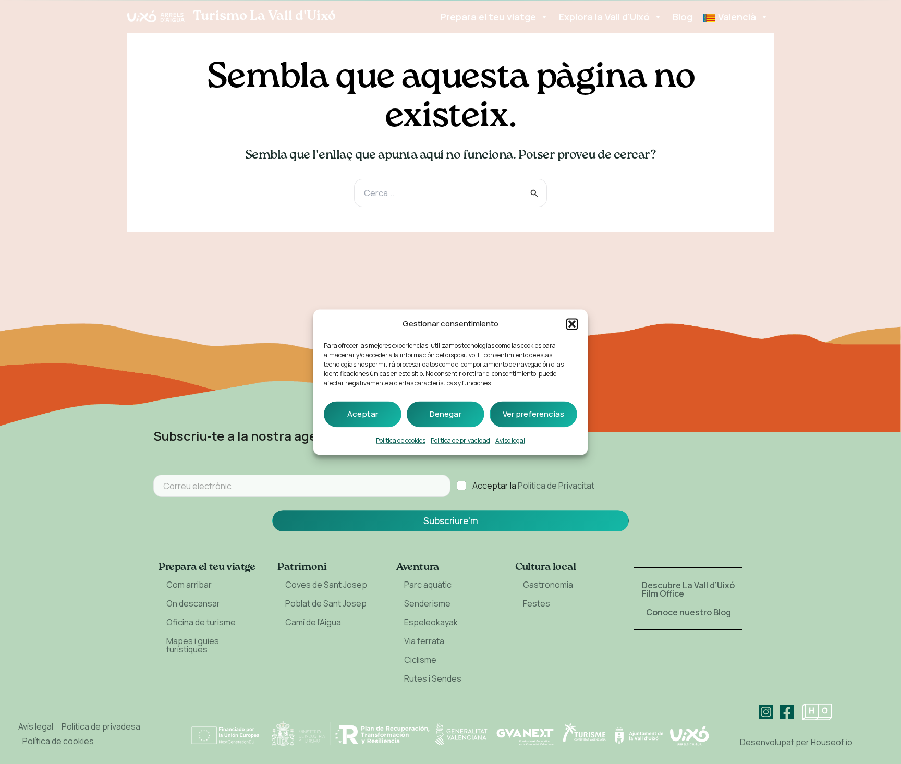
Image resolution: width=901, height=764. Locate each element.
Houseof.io (832, 742)
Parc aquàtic (428, 584)
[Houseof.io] (817, 712)
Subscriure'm (450, 521)
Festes (536, 603)
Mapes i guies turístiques (192, 645)
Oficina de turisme (201, 622)
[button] (572, 324)
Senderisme (427, 603)
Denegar (445, 413)
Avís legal (35, 726)
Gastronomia (548, 584)
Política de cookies (400, 440)
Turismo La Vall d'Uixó (264, 16)
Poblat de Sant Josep (326, 603)
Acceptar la (533, 485)
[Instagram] (766, 712)
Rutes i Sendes (432, 678)
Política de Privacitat (556, 485)
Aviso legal (510, 440)
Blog (682, 16)
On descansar (193, 603)
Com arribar (189, 584)
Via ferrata (424, 641)
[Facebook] (786, 712)
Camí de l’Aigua (313, 622)
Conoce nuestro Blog (688, 612)
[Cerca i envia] (534, 193)
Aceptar (362, 413)
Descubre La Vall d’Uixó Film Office (688, 589)
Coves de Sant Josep (326, 584)
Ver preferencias (533, 413)
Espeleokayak (431, 622)
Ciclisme (420, 659)
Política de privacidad (460, 440)
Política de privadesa (101, 726)
